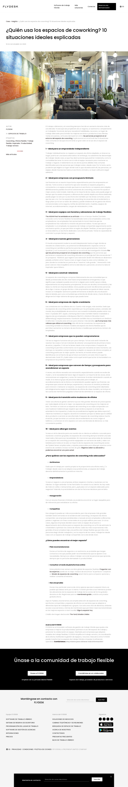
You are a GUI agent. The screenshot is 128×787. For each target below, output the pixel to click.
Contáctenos (59, 641)
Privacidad (16, 749)
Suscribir (101, 700)
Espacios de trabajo (17, 133)
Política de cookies (43, 749)
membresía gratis (84, 594)
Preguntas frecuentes (62, 737)
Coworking (10, 141)
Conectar (91, 6)
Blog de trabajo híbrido (63, 740)
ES (123, 6)
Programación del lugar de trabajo (22, 726)
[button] (37, 673)
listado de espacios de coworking (65, 574)
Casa (8, 21)
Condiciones (27, 749)
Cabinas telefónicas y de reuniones (67, 723)
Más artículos (11, 154)
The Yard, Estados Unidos (79, 614)
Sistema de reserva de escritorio (20, 723)
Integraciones (12, 733)
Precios (9, 737)
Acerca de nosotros (61, 730)
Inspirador (16, 143)
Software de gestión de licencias (20, 730)
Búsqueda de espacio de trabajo (66, 726)
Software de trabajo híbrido (62, 6)
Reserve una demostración (104, 6)
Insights (15, 21)
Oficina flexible (21, 141)
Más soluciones (79, 6)
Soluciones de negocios (63, 719)
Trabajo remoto (12, 146)
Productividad (26, 143)
